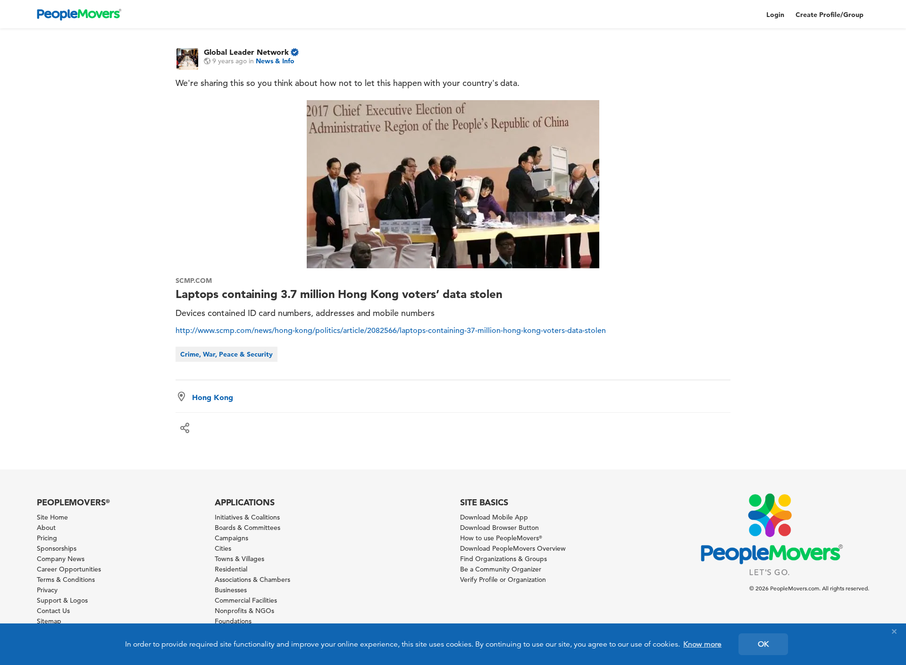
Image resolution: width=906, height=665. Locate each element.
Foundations (233, 621)
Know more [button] (702, 644)
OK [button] (763, 644)
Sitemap (49, 621)
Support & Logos (62, 600)
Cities (223, 548)
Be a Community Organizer (500, 569)
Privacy (47, 590)
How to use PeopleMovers (501, 538)
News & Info (275, 61)
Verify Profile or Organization (503, 579)
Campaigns (231, 538)
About (46, 527)
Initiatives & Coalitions (247, 517)
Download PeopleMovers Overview (513, 548)
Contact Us (53, 610)
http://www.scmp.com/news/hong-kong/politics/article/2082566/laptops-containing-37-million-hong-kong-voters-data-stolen (391, 330)
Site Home (52, 517)
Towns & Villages (239, 558)
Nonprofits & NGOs (244, 610)
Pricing (47, 538)
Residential (231, 569)
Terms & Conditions (66, 579)
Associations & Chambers (252, 579)
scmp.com (194, 280)
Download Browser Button (499, 527)
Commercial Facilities (246, 600)
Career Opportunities (69, 569)
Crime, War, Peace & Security (226, 354)
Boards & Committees (247, 527)
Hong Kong (212, 397)
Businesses (231, 590)
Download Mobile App (494, 517)
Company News (60, 558)
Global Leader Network (246, 52)
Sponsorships (56, 548)
